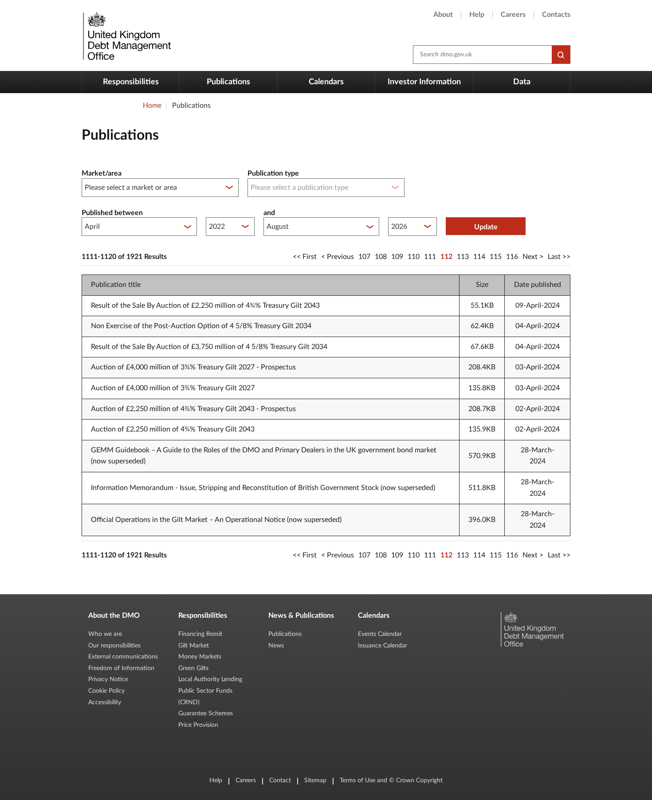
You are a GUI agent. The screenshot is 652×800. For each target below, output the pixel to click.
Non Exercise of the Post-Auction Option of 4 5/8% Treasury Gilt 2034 (201, 325)
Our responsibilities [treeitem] (114, 646)
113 (463, 256)
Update (486, 227)
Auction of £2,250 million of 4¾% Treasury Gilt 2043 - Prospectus (193, 408)
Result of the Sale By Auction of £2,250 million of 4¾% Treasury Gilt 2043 (205, 305)
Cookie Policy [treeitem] (106, 691)
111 (430, 256)
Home (152, 105)
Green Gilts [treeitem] (193, 668)
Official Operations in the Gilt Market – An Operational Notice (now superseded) (216, 519)
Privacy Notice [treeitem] (108, 679)
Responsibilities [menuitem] (131, 82)
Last (554, 256)
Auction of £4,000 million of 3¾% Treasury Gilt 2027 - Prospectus (193, 367)
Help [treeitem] (476, 14)
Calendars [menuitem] (326, 82)
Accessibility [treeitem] (104, 702)
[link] (126, 35)
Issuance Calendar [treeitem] (382, 646)
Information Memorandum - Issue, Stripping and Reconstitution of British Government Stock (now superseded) (263, 487)
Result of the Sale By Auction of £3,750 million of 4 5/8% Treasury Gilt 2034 (209, 346)
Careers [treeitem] (513, 14)
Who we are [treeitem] (105, 634)
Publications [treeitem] (285, 634)
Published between (112, 212)
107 (364, 256)
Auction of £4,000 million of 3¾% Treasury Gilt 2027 (173, 388)
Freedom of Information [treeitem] (121, 668)
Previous (340, 256)
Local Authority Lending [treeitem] (210, 679)
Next (530, 256)
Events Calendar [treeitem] (380, 634)
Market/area (102, 173)
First (309, 256)
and (269, 212)
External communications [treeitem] (123, 657)
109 (397, 256)
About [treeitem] (443, 14)
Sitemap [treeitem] (315, 780)
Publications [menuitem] (228, 82)
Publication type (273, 173)
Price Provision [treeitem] (198, 725)
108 (381, 256)
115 (496, 256)
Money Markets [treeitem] (199, 657)
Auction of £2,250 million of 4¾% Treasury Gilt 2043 (173, 429)
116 (512, 256)
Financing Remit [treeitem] (200, 634)
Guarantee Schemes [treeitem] (205, 713)
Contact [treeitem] (280, 780)
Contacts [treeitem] (556, 14)
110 (414, 256)
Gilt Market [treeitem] (193, 646)
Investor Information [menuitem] (424, 82)
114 (479, 256)
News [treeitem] (276, 646)
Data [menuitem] (521, 82)
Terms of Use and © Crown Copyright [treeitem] (391, 780)
